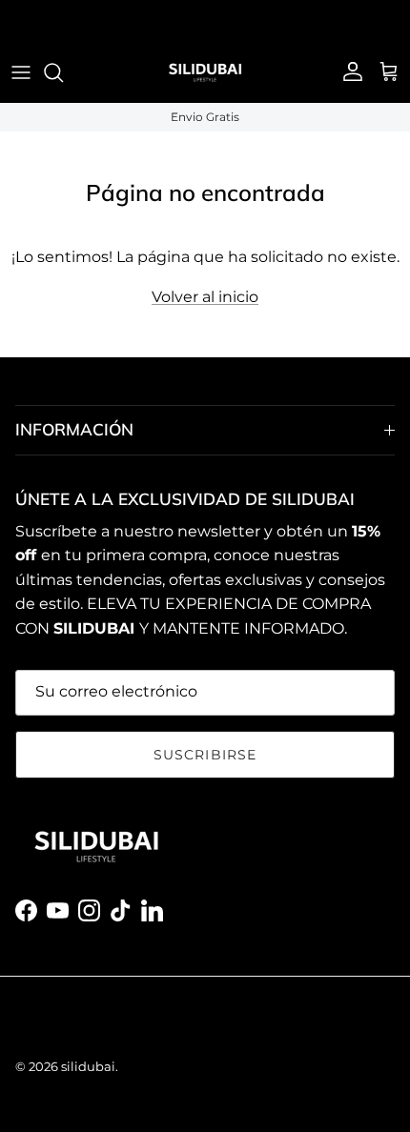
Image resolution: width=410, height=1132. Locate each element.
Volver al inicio (205, 297)
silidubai (88, 1066)
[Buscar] (63, 72)
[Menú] (21, 72)
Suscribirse (205, 754)
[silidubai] (205, 72)
